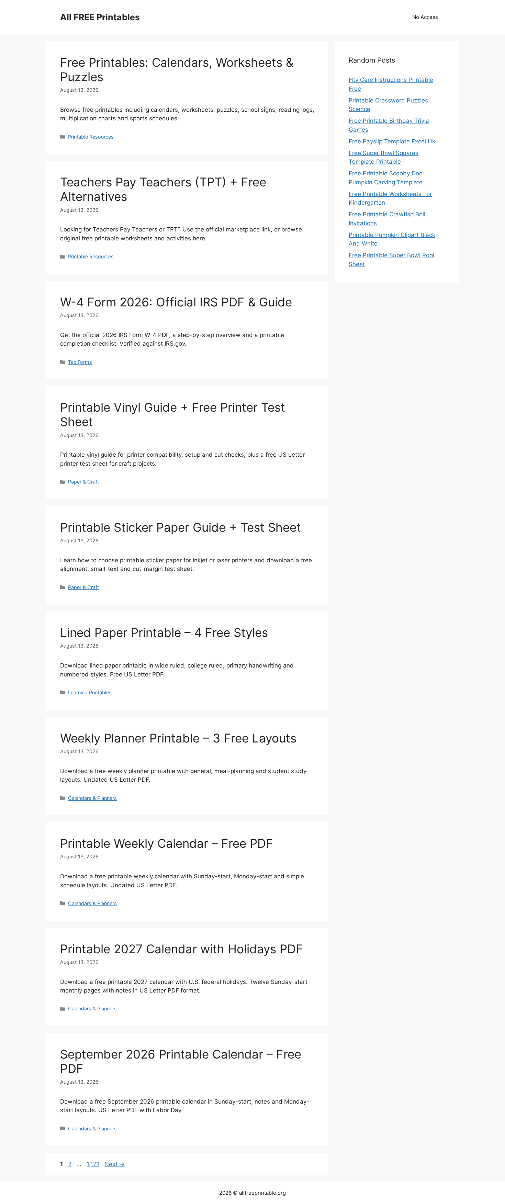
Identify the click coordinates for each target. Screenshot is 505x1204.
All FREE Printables (100, 17)
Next (114, 1164)
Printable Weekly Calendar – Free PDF (166, 843)
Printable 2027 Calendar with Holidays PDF (181, 949)
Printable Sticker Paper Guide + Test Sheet (180, 527)
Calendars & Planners (92, 798)
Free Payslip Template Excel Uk (392, 141)
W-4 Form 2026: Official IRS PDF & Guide (176, 302)
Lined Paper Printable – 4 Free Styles (164, 632)
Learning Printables (90, 692)
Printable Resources (91, 137)
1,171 (93, 1164)
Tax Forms (80, 362)
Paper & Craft (83, 482)
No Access (425, 17)
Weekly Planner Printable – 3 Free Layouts (178, 738)
